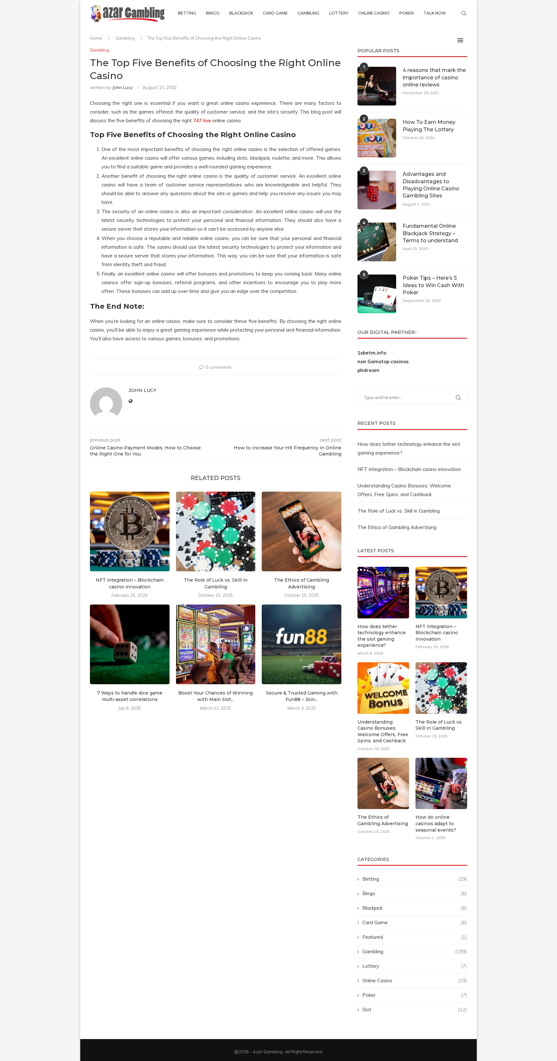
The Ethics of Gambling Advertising (396, 527)
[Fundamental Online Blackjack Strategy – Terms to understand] (376, 242)
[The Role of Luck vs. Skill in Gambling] (216, 531)
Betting (187, 13)
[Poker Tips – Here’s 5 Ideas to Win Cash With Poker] (376, 294)
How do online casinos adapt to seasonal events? (435, 823)
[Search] (464, 13)
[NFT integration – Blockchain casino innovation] (130, 531)
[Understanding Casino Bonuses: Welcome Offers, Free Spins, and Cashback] (383, 688)
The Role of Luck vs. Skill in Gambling (398, 511)
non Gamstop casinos (383, 361)
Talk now (435, 13)
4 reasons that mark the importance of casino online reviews (434, 77)
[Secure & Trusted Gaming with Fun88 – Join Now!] (301, 644)
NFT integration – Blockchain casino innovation (409, 469)
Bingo (213, 13)
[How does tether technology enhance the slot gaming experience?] (383, 592)
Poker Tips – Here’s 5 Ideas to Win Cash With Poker (433, 285)
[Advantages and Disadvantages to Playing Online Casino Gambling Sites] (376, 190)
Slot (414, 1009)
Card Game (275, 13)
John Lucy (122, 87)
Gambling (308, 13)
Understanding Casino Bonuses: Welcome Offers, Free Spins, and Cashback (382, 731)
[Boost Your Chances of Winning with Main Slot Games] (216, 644)
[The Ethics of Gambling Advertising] (301, 531)
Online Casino (374, 13)
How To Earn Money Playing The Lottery (429, 125)
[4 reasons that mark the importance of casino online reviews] (376, 86)
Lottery (338, 13)
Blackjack (241, 13)
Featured (414, 937)
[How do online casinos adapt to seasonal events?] (441, 783)
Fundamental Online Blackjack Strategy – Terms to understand (430, 233)
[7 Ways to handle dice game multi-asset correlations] (130, 644)
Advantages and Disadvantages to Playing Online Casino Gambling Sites (431, 185)
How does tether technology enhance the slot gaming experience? (381, 636)
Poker (406, 13)
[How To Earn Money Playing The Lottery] (376, 138)
